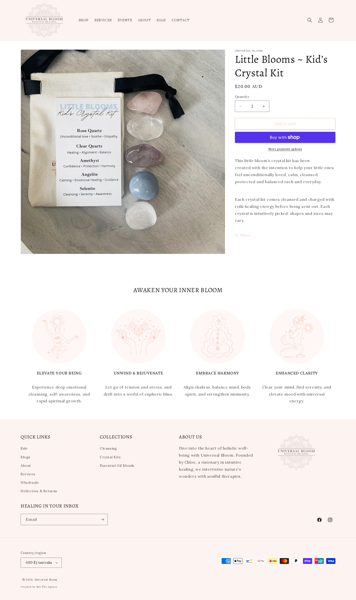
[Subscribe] (102, 519)
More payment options (285, 149)
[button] (309, 20)
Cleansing (108, 448)
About (26, 465)
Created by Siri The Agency (39, 586)
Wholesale (30, 482)
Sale (24, 448)
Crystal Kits (110, 457)
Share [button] (245, 235)
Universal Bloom (46, 579)
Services (28, 474)
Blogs (26, 457)
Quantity (242, 97)
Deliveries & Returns (39, 491)
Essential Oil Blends (117, 465)
